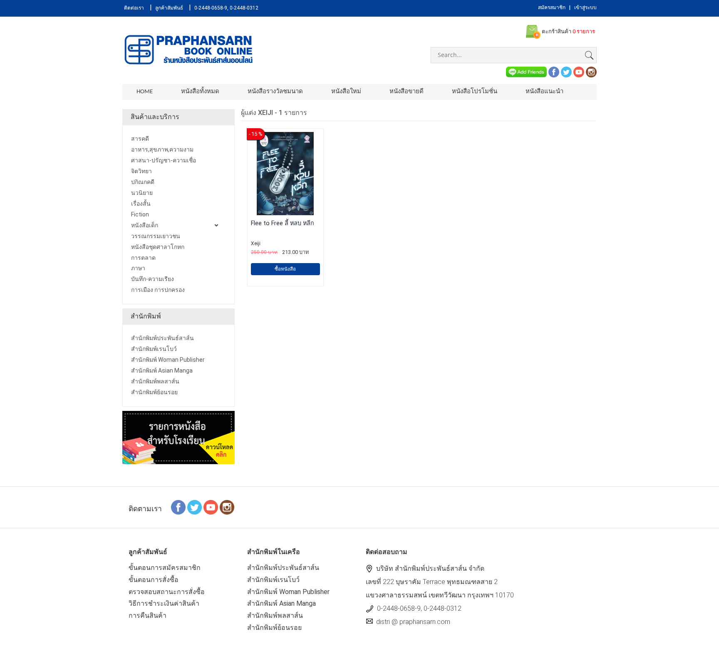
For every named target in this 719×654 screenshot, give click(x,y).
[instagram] (591, 71)
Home (144, 92)
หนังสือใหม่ (346, 92)
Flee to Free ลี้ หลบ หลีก (282, 223)
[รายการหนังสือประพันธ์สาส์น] (178, 437)
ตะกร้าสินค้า (567, 31)
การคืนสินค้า (147, 615)
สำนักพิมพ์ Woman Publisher (288, 592)
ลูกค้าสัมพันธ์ (169, 8)
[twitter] (566, 71)
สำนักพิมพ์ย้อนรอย (274, 628)
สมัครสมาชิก (551, 7)
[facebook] (553, 71)
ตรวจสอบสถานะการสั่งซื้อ (167, 592)
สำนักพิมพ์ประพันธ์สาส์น (283, 568)
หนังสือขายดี (406, 92)
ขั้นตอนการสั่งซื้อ (154, 580)
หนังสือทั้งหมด (200, 92)
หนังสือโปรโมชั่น (474, 92)
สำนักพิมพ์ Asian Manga (281, 603)
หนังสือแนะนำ (544, 92)
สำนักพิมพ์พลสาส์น (275, 615)
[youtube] (578, 71)
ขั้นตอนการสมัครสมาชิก (165, 568)
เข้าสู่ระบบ (585, 7)
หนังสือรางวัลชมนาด (275, 92)
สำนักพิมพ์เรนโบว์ (273, 580)
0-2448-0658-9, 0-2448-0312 (226, 8)
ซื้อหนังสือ (285, 269)
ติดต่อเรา (134, 8)
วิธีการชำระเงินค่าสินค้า (164, 603)
